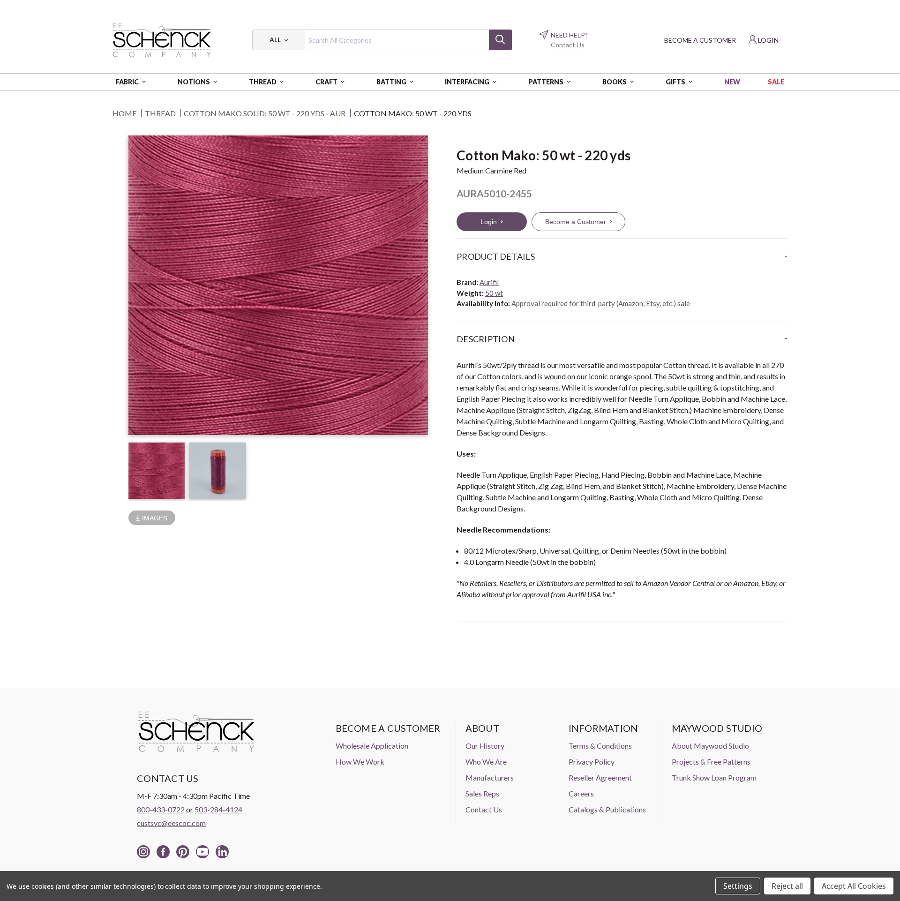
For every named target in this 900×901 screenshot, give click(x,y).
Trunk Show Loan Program (714, 777)
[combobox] (382, 40)
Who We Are (486, 761)
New (732, 82)
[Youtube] (202, 851)
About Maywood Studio (710, 745)
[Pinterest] (182, 851)
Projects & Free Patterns (711, 761)
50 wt (494, 293)
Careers (581, 793)
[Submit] (500, 39)
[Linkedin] (222, 851)
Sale (776, 82)
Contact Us (568, 45)
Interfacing (467, 82)
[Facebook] (163, 851)
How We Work (360, 761)
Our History (484, 745)
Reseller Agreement (600, 777)
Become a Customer (700, 40)
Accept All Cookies (854, 886)
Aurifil (489, 282)
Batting (391, 82)
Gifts (675, 82)
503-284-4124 (218, 809)
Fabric (127, 82)
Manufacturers (489, 777)
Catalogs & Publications (607, 809)
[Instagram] (143, 851)
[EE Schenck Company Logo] (161, 39)
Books (614, 82)
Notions (194, 82)
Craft (326, 82)
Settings (737, 886)
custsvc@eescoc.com (171, 822)
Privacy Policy (592, 761)
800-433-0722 (161, 809)
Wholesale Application (372, 745)
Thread (263, 82)
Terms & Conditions (600, 745)
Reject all (787, 886)
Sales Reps (482, 793)
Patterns (545, 82)
